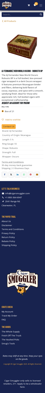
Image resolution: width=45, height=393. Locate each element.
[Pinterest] (30, 174)
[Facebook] (4, 174)
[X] (11, 174)
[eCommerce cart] (28, 5)
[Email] (37, 174)
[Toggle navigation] (40, 5)
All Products (10, 21)
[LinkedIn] (17, 174)
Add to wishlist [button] (12, 119)
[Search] (40, 14)
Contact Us (8, 126)
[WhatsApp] (24, 174)
